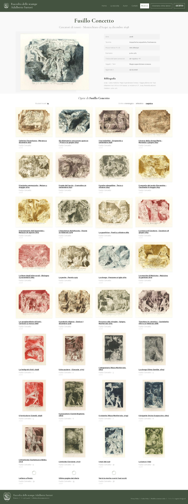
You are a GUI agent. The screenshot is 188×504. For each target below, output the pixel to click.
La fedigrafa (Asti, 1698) (29, 370)
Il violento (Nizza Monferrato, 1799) (113, 416)
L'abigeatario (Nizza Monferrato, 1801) (112, 368)
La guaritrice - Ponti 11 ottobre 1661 (114, 232)
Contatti (135, 6)
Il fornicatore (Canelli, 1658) (30, 416)
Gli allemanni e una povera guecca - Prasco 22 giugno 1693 (73, 141)
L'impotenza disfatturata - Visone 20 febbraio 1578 (73, 231)
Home (104, 6)
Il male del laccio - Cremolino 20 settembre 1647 (72, 186)
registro (149, 103)
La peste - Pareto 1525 (68, 277)
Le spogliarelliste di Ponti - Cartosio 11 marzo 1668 (30, 322)
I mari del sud (104, 462)
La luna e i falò (145, 462)
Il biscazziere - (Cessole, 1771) (71, 370)
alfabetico (139, 103)
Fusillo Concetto (94, 20)
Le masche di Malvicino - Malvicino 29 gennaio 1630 (153, 276)
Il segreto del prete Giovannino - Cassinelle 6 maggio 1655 (153, 186)
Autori (125, 6)
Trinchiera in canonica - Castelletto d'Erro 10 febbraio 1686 (154, 322)
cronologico (129, 103)
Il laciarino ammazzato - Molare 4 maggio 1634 (33, 186)
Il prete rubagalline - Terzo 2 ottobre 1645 (111, 186)
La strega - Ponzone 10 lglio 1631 (113, 277)
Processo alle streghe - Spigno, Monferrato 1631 (112, 322)
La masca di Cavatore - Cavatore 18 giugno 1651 (154, 231)
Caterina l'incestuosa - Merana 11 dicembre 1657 (33, 141)
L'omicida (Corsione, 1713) (69, 462)
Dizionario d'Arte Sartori (161, 6)
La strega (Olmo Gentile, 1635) (151, 370)
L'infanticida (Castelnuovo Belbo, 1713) (33, 461)
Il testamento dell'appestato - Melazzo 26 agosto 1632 (32, 231)
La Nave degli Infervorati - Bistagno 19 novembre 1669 (34, 276)
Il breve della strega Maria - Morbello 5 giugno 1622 (150, 141)
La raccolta (114, 6)
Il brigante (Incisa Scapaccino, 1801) (154, 416)
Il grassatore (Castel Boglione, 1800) (72, 415)
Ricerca (144, 6)
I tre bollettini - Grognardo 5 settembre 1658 (111, 141)
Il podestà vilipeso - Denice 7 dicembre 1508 (71, 322)
